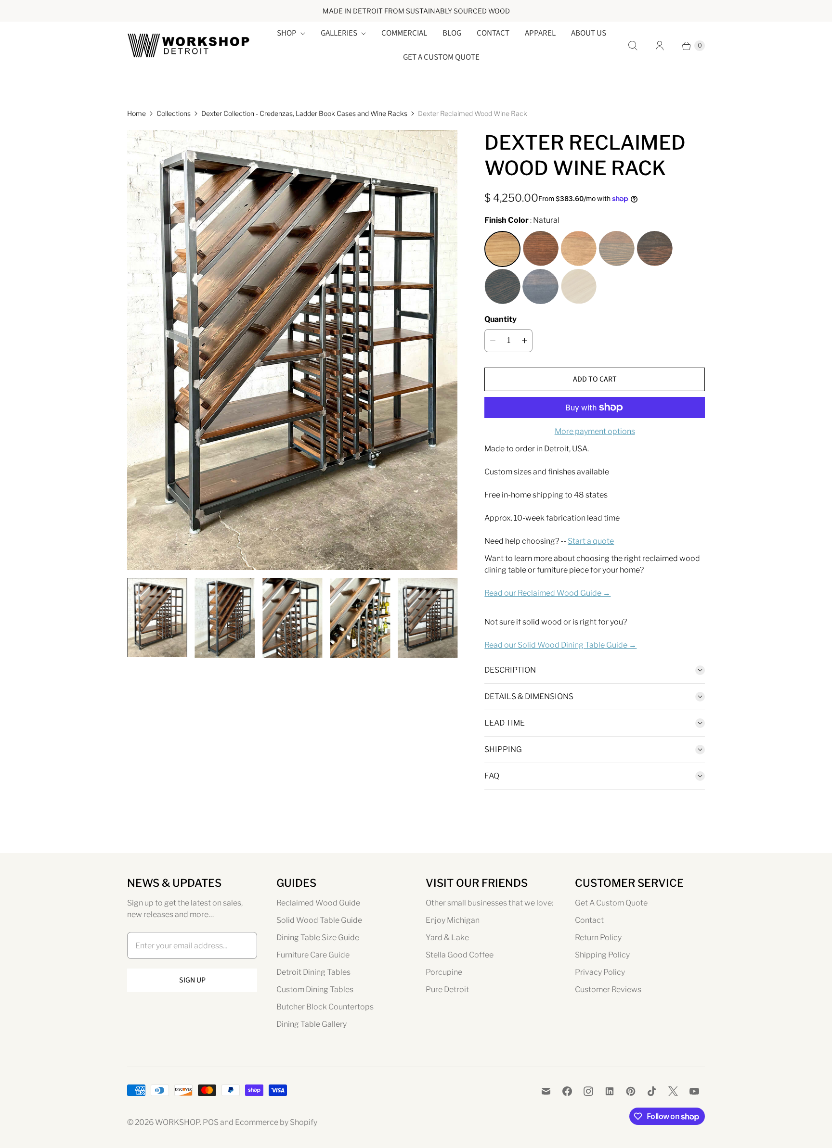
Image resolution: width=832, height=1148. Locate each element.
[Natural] (502, 249)
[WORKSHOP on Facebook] (567, 1091)
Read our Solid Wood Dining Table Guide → (560, 645)
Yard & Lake (447, 937)
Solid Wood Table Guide (319, 920)
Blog (451, 33)
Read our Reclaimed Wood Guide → (547, 593)
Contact (493, 33)
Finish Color (506, 220)
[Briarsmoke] (616, 249)
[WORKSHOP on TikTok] (652, 1091)
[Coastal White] (578, 287)
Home (136, 113)
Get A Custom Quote (441, 57)
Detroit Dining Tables (313, 972)
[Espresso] (655, 249)
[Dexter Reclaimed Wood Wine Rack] (292, 350)
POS (211, 1122)
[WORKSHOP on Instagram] (588, 1091)
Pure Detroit (447, 989)
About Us (588, 33)
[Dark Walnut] (540, 249)
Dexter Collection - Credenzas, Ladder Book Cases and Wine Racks (304, 113)
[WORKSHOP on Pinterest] (630, 1091)
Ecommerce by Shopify (276, 1122)
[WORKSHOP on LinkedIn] (609, 1091)
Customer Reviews (608, 989)
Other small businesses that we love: (489, 902)
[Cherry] (578, 249)
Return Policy (598, 937)
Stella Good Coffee (460, 954)
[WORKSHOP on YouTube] (694, 1091)
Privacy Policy (600, 972)
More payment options (595, 431)
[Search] (632, 45)
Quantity (500, 319)
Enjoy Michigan (453, 920)
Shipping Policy (602, 954)
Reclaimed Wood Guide (318, 902)
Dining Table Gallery (311, 1024)
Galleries (339, 33)
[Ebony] (540, 287)
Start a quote (591, 541)
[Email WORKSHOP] (546, 1091)
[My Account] (659, 45)
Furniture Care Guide (313, 954)
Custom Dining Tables (314, 989)
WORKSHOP (177, 1122)
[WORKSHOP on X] (673, 1091)
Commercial (404, 33)
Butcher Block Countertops (325, 1006)
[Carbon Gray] (502, 287)
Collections (173, 113)
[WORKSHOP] (188, 45)
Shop (287, 33)
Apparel (540, 33)
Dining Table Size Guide (317, 937)
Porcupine (444, 972)
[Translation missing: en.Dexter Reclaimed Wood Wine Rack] (157, 617)
